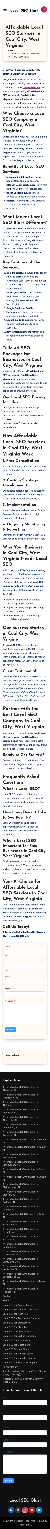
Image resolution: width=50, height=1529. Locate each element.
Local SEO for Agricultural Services (21, 1318)
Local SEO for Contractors (17, 1331)
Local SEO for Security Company (20, 1362)
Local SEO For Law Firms (16, 1349)
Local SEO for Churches (15, 1327)
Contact (7, 1296)
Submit (10, 1030)
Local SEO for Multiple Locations (20, 1358)
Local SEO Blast (24, 11)
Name (8, 946)
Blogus (40, 1521)
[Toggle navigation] (5, 9)
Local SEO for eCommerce (17, 1340)
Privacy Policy (10, 1367)
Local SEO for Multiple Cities (18, 1353)
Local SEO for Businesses (16, 1322)
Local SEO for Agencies (15, 1314)
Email (8, 976)
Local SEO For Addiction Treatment (21, 1309)
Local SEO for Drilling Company (19, 1336)
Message (10, 1001)
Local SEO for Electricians (16, 1345)
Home (6, 1300)
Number (9, 989)
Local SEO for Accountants (17, 1305)
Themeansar (24, 1524)
